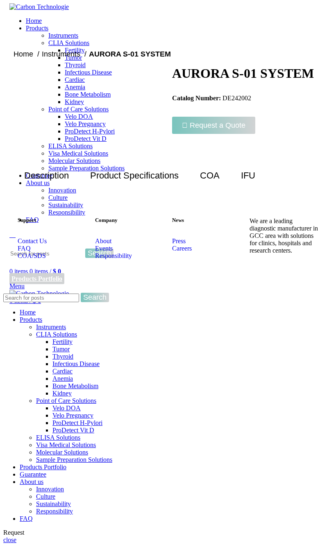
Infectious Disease (76, 363)
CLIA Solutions (68, 42)
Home (24, 54)
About (103, 240)
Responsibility (113, 255)
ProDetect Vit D (73, 430)
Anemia (62, 378)
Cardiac (62, 371)
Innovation (50, 489)
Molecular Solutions (62, 452)
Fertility (62, 341)
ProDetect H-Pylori (77, 422)
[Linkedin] (260, 272)
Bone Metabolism (75, 385)
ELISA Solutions (58, 437)
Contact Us (32, 240)
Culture (58, 197)
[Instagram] (282, 272)
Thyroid (62, 356)
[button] (213, 125)
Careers (182, 248)
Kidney (62, 393)
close (9, 539)
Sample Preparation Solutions (74, 459)
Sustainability (65, 204)
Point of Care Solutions (66, 400)
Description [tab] (46, 175)
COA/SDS (32, 255)
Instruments (63, 35)
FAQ (24, 248)
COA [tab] (210, 175)
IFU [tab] (248, 175)
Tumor (61, 349)
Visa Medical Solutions (66, 444)
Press (179, 240)
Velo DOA (66, 408)
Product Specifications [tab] (134, 175)
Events (104, 248)
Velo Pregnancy (72, 415)
